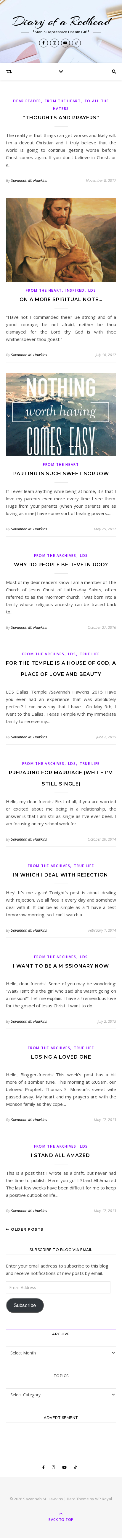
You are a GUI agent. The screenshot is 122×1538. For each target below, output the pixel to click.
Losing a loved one (61, 1057)
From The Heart (63, 100)
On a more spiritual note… (61, 299)
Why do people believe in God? (61, 564)
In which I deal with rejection (61, 875)
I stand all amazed (61, 1155)
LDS (92, 290)
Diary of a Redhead (61, 21)
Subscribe (25, 1305)
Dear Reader (27, 100)
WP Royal (103, 1498)
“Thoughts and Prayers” (61, 118)
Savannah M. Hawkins (29, 180)
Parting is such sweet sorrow (61, 473)
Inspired (75, 290)
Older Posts (27, 1229)
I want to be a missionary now (61, 966)
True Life (90, 653)
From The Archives (55, 555)
